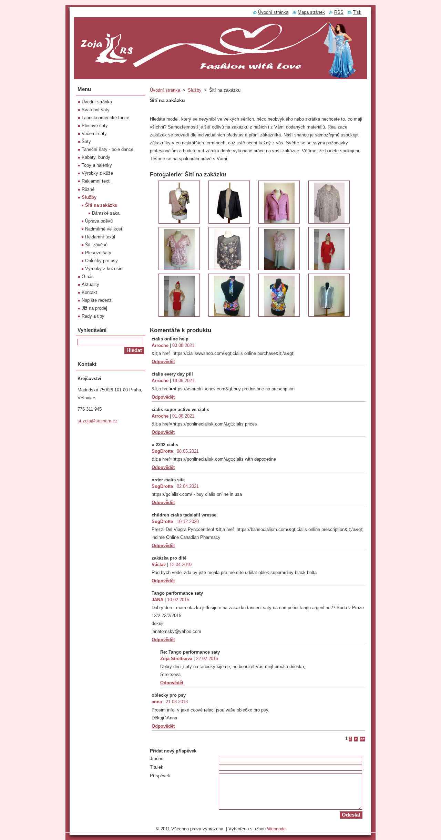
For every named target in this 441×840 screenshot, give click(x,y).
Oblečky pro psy (101, 260)
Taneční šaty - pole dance (107, 149)
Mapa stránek (311, 12)
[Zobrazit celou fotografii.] (179, 202)
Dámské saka (106, 213)
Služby (195, 90)
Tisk (357, 12)
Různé (88, 189)
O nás (88, 276)
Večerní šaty (94, 133)
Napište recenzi (97, 300)
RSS (338, 12)
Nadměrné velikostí (104, 229)
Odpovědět (163, 361)
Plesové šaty (95, 125)
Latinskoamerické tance (105, 117)
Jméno (156, 758)
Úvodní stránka (165, 90)
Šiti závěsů (96, 244)
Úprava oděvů (99, 221)
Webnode (276, 828)
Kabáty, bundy (96, 157)
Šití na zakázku (101, 205)
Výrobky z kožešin (103, 268)
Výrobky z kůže (97, 173)
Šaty (86, 141)
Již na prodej (94, 308)
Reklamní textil (97, 181)
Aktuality (90, 284)
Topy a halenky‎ (97, 165)
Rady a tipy (93, 316)
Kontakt (89, 292)
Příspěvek (160, 775)
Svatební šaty (96, 109)
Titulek (156, 767)
